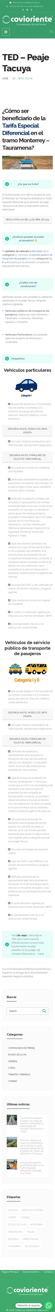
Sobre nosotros (31, 1271)
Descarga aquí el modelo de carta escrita (27, 431)
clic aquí (22, 935)
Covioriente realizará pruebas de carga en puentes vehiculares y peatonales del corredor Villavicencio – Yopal (32, 1125)
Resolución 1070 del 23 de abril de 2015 (27, 219)
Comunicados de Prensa (21, 1048)
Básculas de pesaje (32, 1210)
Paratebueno (15, 1232)
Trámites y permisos (19, 1074)
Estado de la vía (17, 1054)
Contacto (48, 1271)
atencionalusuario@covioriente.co (26, 2)
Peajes (30, 1232)
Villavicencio (32, 1246)
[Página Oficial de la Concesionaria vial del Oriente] (27, 20)
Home (5, 78)
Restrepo (13, 1239)
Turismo (12, 1081)
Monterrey (36, 1224)
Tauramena (14, 1246)
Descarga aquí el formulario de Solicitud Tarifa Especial (27, 457)
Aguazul (13, 1210)
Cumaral (25, 1217)
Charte (12, 1217)
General (12, 1061)
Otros (11, 1068)
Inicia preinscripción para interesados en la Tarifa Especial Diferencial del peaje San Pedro (32, 1168)
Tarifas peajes (30, 1239)
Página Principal (9, 1271)
